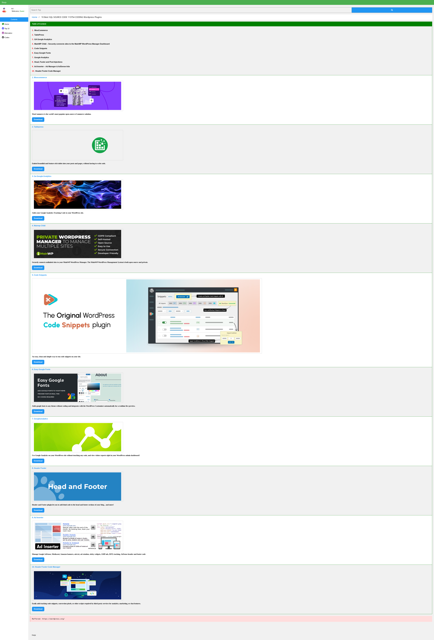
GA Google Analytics (43, 39)
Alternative (8, 33)
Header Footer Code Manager (48, 71)
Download (38, 119)
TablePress (39, 35)
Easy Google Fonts (42, 53)
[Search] (392, 10)
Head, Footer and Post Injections (48, 62)
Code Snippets (40, 48)
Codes (6, 37)
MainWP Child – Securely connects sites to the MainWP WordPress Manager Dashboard (72, 44)
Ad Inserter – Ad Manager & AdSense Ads (52, 66)
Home (6, 24)
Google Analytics (41, 57)
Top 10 (6, 28)
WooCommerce (41, 30)
